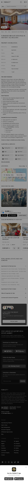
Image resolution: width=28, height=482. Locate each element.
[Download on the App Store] (8, 478)
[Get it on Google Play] (19, 478)
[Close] (26, 467)
